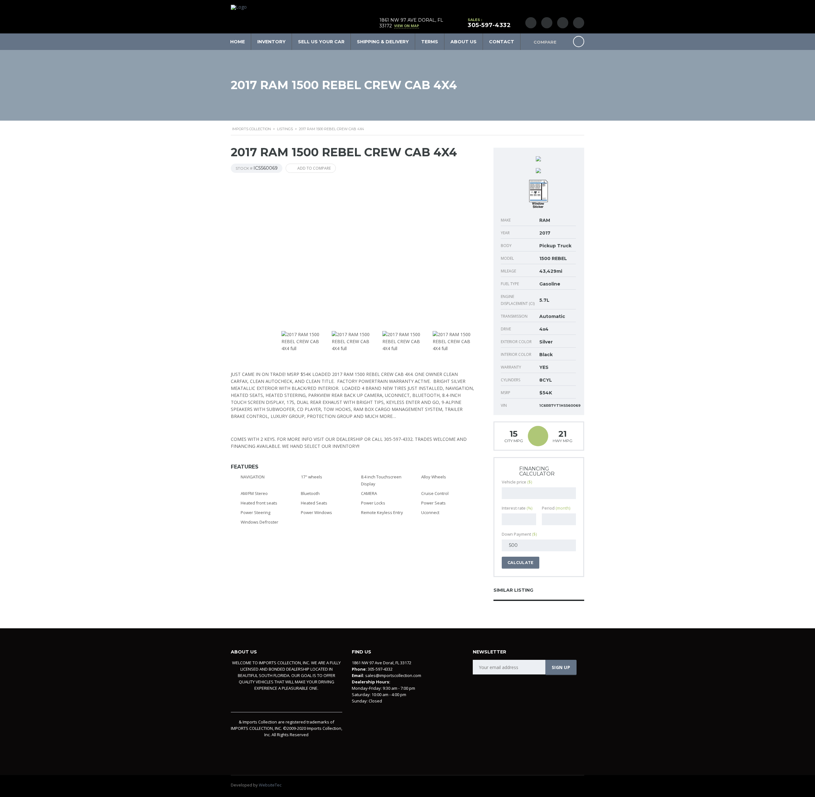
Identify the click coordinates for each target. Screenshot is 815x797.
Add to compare (314, 168)
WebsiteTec (270, 785)
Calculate (520, 562)
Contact (501, 42)
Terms (429, 42)
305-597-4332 (489, 25)
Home (237, 42)
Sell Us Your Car (321, 42)
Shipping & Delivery (383, 42)
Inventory (271, 42)
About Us (463, 42)
